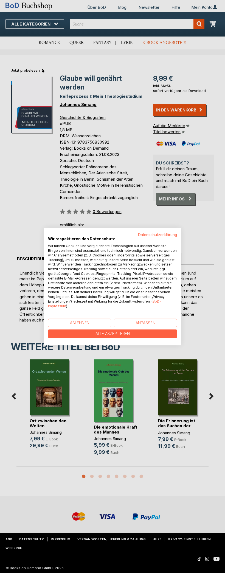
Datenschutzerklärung (157, 234)
